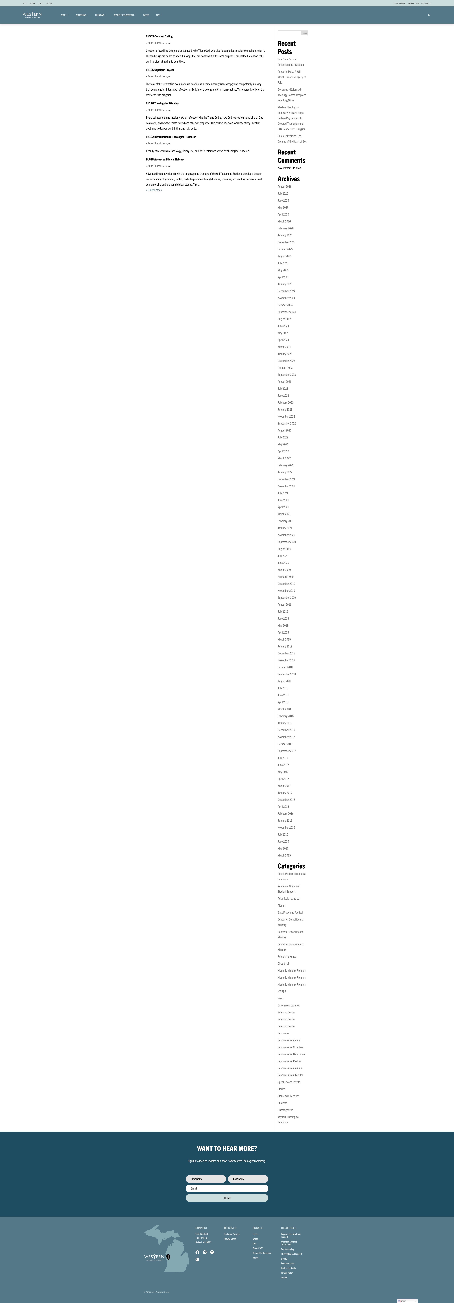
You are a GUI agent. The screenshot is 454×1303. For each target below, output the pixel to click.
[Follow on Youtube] (212, 1252)
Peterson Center (286, 1012)
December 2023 (286, 360)
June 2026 (283, 200)
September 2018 (287, 674)
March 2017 (284, 785)
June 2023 (283, 395)
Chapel (255, 1238)
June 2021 (283, 500)
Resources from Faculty (290, 1075)
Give (158, 15)
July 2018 (283, 688)
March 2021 (284, 514)
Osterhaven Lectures (289, 1005)
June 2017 (283, 765)
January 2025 (285, 284)
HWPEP (282, 991)
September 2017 (287, 751)
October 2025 (285, 249)
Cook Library (426, 3)
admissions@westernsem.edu (206, 1270)
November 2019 (286, 590)
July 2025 (283, 263)
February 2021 (286, 521)
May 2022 (283, 444)
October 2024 (285, 305)
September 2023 (287, 374)
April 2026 (283, 214)
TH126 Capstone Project (160, 70)
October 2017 (285, 744)
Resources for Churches (290, 1047)
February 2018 (286, 716)
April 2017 (283, 778)
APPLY (25, 3)
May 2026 (283, 207)
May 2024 (283, 333)
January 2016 (285, 820)
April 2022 (283, 451)
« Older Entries (154, 190)
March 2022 (284, 458)
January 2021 (285, 528)
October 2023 (285, 367)
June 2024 (283, 326)
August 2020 (284, 549)
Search (305, 33)
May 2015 (283, 848)
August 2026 (284, 186)
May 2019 (283, 625)
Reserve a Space (287, 1263)
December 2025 (286, 242)
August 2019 (284, 604)
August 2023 (284, 381)
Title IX (284, 1277)
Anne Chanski (155, 43)
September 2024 (287, 312)
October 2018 (285, 667)
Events (146, 15)
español (49, 3)
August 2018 (284, 681)
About (63, 15)
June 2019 (283, 618)
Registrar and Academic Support (291, 1235)
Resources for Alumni (289, 1040)
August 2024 (284, 319)
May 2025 (283, 270)
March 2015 (284, 855)
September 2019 (287, 597)
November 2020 (286, 535)
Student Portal (399, 3)
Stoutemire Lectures (288, 1096)
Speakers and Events (289, 1082)
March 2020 (284, 569)
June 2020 (283, 562)
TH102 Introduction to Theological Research (171, 137)
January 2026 (285, 235)
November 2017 (286, 737)
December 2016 (286, 799)
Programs (99, 15)
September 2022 (287, 423)
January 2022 (285, 472)
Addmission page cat (289, 898)
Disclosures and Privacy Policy (299, 1292)
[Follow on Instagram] (205, 1252)
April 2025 (283, 277)
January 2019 (285, 646)
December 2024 (286, 291)
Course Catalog (287, 1249)
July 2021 (283, 493)
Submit (227, 1198)
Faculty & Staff (230, 1238)
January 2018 (285, 723)
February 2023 (286, 402)
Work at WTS (258, 1248)
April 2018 (283, 702)
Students (282, 1103)
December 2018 (286, 653)
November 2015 (286, 827)
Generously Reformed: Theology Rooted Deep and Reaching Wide (292, 94)
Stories (281, 1089)
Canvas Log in (413, 3)
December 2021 (286, 479)
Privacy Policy (287, 1272)
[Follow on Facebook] (197, 1252)
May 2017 (283, 771)
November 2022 (286, 416)
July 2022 (283, 437)
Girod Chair (284, 963)
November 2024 (286, 298)
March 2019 (284, 639)
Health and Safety (288, 1268)
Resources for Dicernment (292, 1054)
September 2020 (287, 542)
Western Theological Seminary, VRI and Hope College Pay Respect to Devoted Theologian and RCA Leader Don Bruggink (291, 118)
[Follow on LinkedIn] (197, 1260)
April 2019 (283, 632)
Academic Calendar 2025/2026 (289, 1243)
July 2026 (283, 193)
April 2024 (283, 340)
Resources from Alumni (290, 1068)
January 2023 (285, 409)
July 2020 (283, 556)
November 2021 (286, 486)
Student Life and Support (291, 1253)
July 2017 (283, 758)
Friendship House (287, 956)
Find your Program (232, 1234)
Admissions (81, 15)
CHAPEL (41, 3)
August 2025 (284, 256)
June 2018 (283, 695)
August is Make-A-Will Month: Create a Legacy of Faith (292, 77)
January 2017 (285, 792)
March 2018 (284, 709)
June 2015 (283, 841)
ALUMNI (32, 3)
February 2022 (286, 465)
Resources (283, 1033)
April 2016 (283, 806)
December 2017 (286, 730)
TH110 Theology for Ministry (162, 103)
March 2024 (284, 346)
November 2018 (286, 660)
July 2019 (283, 611)
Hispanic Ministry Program (292, 970)
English (403, 1301)
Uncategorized (285, 1110)
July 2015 (283, 834)
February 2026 (286, 228)
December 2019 (286, 583)
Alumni (281, 905)
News (281, 998)
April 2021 (283, 507)
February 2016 (286, 813)
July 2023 (283, 388)
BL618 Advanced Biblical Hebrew (165, 159)
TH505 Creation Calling (159, 36)
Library (284, 1258)
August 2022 (284, 430)
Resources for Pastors (289, 1061)
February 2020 (286, 576)
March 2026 (284, 221)
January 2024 (285, 353)
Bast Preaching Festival (290, 912)
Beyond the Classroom (124, 15)
